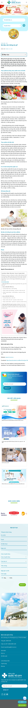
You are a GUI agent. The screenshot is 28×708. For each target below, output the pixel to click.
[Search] (26, 2)
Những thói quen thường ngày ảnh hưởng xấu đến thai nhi (12, 420)
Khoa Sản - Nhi (4, 43)
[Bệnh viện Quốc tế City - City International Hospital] (14, 2)
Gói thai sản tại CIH (5, 462)
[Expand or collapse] (25, 54)
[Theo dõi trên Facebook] (2, 694)
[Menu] (2, 2)
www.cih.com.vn (9, 357)
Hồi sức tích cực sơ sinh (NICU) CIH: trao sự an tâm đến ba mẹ (13, 483)
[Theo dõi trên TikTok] (5, 694)
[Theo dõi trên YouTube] (7, 694)
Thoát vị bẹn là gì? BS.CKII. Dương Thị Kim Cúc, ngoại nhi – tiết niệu (13, 442)
